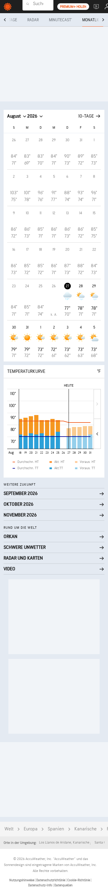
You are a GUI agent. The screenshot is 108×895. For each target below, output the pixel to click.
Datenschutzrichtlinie (51, 880)
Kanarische (85, 829)
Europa (31, 829)
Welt (9, 829)
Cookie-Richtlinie (79, 880)
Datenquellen (63, 885)
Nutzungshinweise (22, 880)
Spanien (56, 829)
